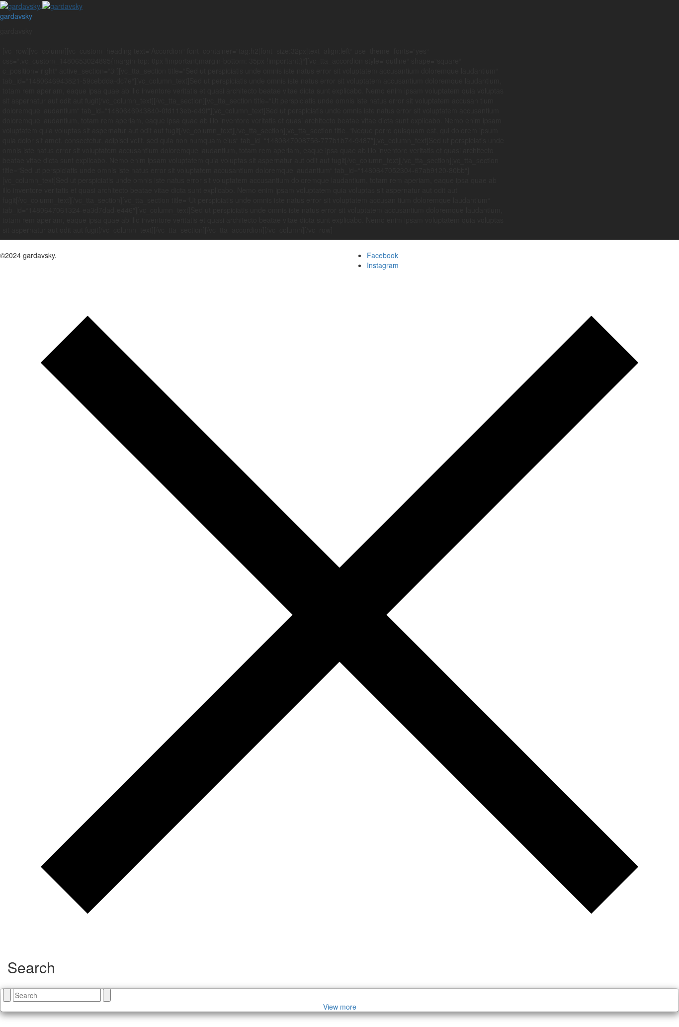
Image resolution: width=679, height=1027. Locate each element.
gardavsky (16, 16)
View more (339, 1007)
